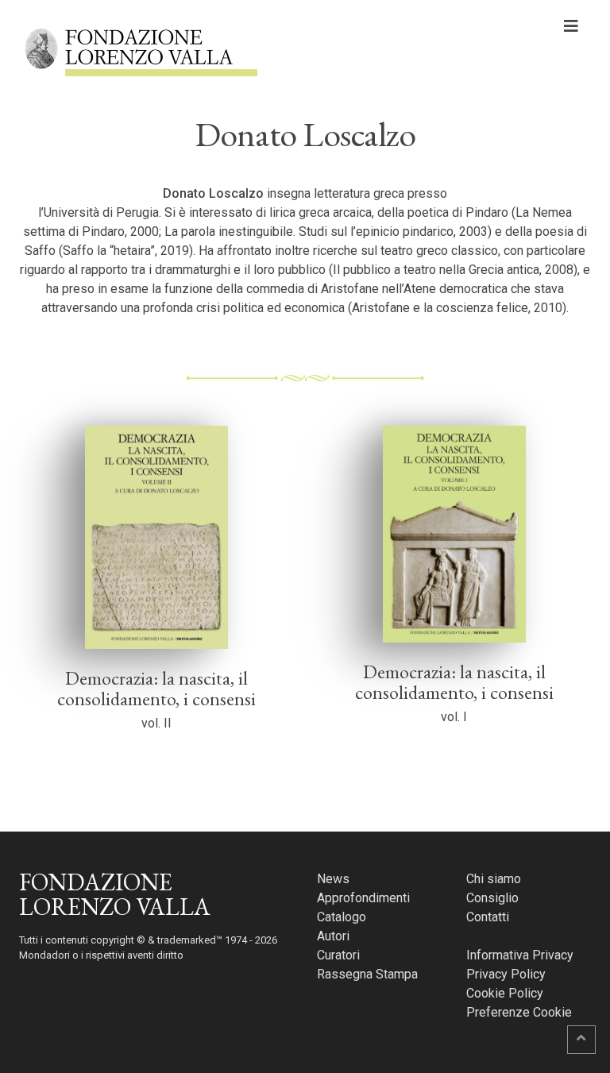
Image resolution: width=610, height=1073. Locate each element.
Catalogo (341, 916)
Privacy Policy (506, 974)
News (333, 878)
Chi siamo (493, 878)
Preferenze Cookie (519, 1012)
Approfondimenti (363, 897)
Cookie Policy (504, 993)
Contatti (487, 916)
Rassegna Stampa (367, 974)
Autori (333, 936)
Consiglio (492, 897)
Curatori (338, 955)
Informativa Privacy (519, 955)
